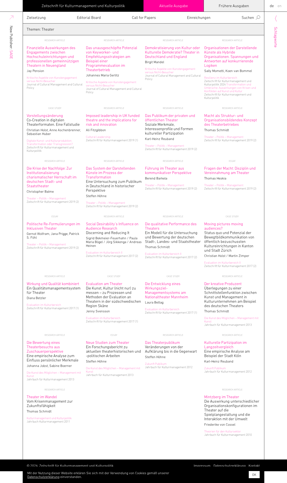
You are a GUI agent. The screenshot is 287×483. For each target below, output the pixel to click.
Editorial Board (89, 17)
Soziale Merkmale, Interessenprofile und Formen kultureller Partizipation (170, 124)
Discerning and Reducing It (112, 228)
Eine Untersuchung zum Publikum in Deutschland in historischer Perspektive (114, 179)
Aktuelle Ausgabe (173, 6)
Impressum (202, 465)
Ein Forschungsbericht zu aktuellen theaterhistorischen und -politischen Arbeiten (113, 349)
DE (272, 6)
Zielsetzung (36, 17)
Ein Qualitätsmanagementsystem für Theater (53, 288)
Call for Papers (144, 17)
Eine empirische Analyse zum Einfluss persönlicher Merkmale (52, 351)
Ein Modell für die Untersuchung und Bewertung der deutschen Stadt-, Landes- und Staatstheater (173, 233)
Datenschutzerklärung (43, 477)
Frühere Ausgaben (234, 6)
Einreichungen (199, 17)
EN (280, 6)
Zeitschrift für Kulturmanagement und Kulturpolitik (83, 6)
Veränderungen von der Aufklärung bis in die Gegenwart (171, 346)
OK (254, 474)
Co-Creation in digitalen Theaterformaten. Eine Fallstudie (53, 120)
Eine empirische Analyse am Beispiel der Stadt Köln (227, 349)
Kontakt (254, 465)
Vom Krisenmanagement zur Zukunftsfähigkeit (50, 401)
